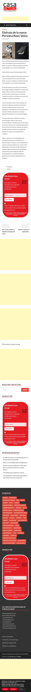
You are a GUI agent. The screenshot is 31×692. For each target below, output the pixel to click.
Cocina (11, 502)
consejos (17, 502)
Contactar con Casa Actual (10, 639)
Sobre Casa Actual (7, 636)
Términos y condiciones (9, 646)
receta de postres (22, 520)
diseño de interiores (18, 510)
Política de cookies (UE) (9, 643)
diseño (24, 507)
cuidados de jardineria (8, 507)
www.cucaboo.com (8, 619)
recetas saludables (7, 530)
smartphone (6, 535)
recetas (17, 525)
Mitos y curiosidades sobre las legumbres (15, 462)
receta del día (12, 520)
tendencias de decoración (9, 538)
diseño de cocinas (7, 510)
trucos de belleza (21, 543)
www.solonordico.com (9, 626)
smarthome (20, 533)
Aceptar (5, 689)
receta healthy (14, 522)
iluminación (6, 515)
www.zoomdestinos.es (9, 628)
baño (17, 500)
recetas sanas (17, 530)
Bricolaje (4, 29)
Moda (24, 517)
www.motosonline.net (8, 615)
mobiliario (18, 517)
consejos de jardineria (19, 505)
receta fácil (6, 522)
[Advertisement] (16, 19)
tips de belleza (21, 540)
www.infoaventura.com (9, 613)
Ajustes (21, 689)
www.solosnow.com (8, 624)
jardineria (5, 517)
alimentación (12, 497)
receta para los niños (8, 525)
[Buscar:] (15, 390)
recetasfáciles (16, 528)
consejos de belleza (8, 505)
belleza (22, 500)
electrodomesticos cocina (20, 512)
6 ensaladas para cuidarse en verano (13, 472)
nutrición (5, 520)
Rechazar (13, 689)
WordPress (13, 656)
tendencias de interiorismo (9, 540)
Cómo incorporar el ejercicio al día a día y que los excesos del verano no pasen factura (15, 467)
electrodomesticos (7, 512)
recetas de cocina (7, 528)
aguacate (5, 497)
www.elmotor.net (8, 617)
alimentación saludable (9, 500)
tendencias (13, 535)
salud (14, 533)
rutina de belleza (7, 533)
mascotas (12, 517)
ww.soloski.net (7, 622)
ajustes (22, 686)
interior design (14, 515)
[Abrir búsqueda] (26, 25)
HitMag (19, 656)
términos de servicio (19, 214)
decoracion (18, 507)
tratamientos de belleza (9, 543)
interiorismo (23, 515)
